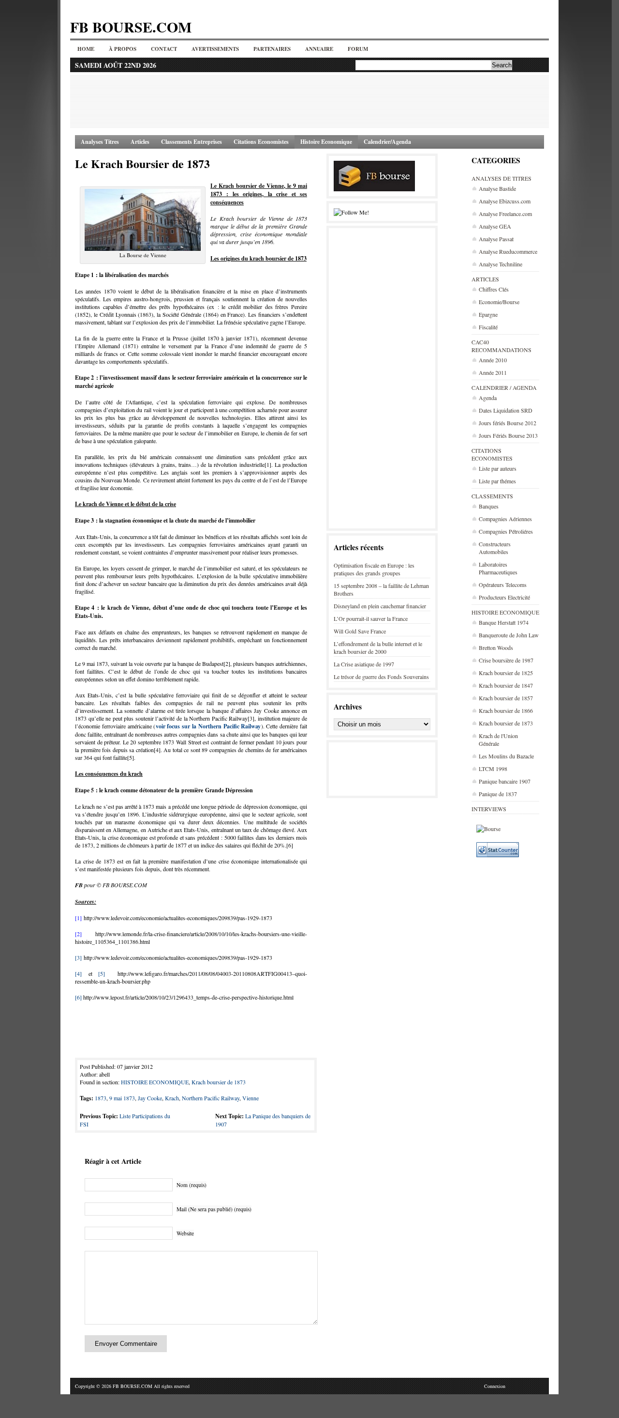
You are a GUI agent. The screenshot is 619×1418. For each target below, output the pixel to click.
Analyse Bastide (497, 188)
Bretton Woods (496, 647)
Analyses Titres (100, 142)
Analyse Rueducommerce (508, 251)
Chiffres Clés (494, 289)
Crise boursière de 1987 (506, 660)
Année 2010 (493, 360)
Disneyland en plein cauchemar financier (380, 606)
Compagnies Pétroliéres (506, 531)
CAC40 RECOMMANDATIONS (501, 346)
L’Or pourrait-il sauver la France (371, 618)
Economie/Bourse (499, 302)
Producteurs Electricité (504, 597)
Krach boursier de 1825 (506, 673)
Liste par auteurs (497, 468)
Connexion (494, 1386)
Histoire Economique (326, 142)
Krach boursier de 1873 (506, 723)
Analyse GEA (495, 226)
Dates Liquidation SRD (505, 410)
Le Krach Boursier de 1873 (142, 163)
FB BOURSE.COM (131, 26)
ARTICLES (485, 279)
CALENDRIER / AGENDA (504, 387)
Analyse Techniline (500, 264)
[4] (78, 973)
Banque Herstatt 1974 (504, 622)
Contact (164, 49)
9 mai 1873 (122, 1098)
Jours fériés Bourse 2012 (507, 423)
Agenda (488, 397)
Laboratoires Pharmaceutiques (498, 568)
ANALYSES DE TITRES (501, 178)
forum (358, 49)
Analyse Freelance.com (505, 213)
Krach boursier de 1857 (506, 698)
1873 (100, 1098)
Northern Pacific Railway (210, 1098)
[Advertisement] (309, 101)
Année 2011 (493, 372)
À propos (122, 49)
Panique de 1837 (498, 794)
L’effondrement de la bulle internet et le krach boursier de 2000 (378, 647)
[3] (78, 957)
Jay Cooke (150, 1098)
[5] (101, 973)
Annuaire (319, 49)
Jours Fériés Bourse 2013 (508, 435)
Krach (172, 1098)
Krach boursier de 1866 (506, 710)
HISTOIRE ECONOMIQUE (505, 612)
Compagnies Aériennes (505, 519)
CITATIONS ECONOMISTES (492, 454)
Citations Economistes (261, 142)
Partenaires (272, 49)
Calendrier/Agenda (387, 142)
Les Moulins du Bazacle (506, 756)
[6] (78, 997)
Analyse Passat (496, 239)
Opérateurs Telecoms (503, 584)
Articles (140, 142)
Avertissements (215, 49)
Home (85, 49)
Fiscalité (488, 327)
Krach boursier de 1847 (506, 685)
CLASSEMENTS (492, 496)
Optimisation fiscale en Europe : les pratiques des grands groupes (374, 569)
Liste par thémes (497, 481)
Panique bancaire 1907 (505, 781)
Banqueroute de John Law (509, 635)
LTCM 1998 (493, 768)
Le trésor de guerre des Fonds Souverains (381, 676)
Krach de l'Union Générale (498, 739)
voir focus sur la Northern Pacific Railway (208, 726)
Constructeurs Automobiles (495, 547)
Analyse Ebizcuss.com (505, 201)
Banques (489, 506)
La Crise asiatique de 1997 (364, 664)
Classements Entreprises (191, 142)
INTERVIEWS (489, 809)
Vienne (250, 1098)
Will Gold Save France (360, 631)
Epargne (488, 314)
